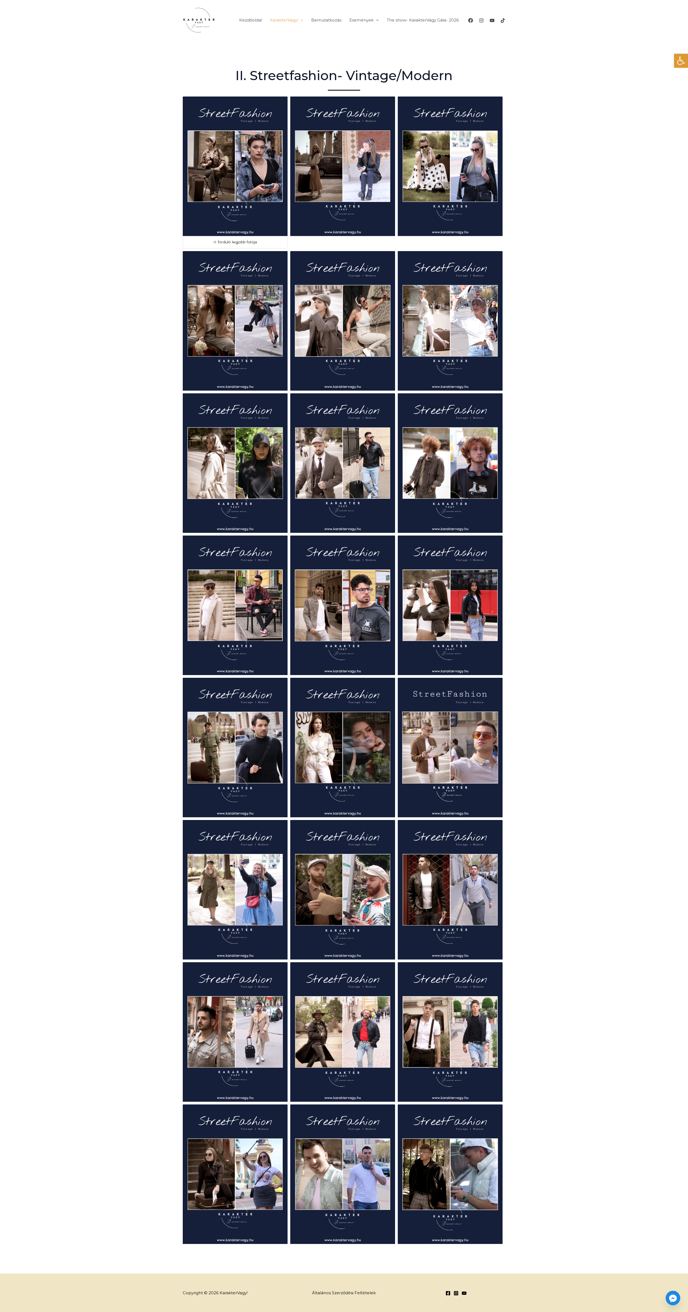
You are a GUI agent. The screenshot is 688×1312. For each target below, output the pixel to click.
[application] (300, 20)
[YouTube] (492, 20)
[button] (681, 61)
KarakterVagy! (284, 20)
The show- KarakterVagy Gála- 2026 (423, 20)
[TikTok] (502, 20)
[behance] (464, 1293)
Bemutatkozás (326, 20)
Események (361, 20)
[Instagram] (481, 20)
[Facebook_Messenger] (673, 1298)
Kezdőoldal (250, 20)
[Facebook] (470, 20)
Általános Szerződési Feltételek (344, 1292)
